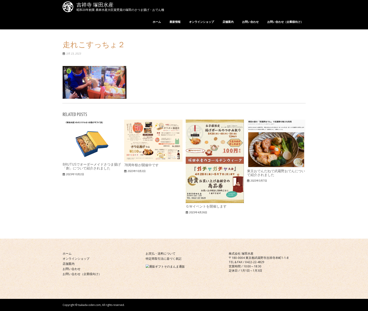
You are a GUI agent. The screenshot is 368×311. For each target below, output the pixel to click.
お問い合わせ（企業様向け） (82, 274)
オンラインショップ (76, 259)
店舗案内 (69, 264)
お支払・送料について (160, 253)
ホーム (67, 253)
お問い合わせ (71, 269)
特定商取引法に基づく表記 (163, 259)
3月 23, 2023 (73, 53)
